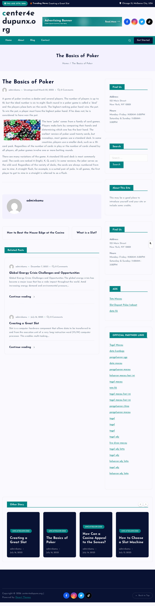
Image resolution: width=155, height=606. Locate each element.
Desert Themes (23, 597)
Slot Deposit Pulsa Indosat (123, 305)
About (21, 40)
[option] (23, 534)
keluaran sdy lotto (119, 473)
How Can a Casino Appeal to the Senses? (58, 538)
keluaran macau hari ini (122, 375)
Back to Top (144, 595)
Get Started (143, 40)
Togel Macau (116, 345)
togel (112, 418)
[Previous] (140, 504)
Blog (32, 40)
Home (8, 40)
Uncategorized (31, 90)
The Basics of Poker (82, 63)
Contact (45, 40)
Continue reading (20, 296)
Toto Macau (116, 299)
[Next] (145, 504)
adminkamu (14, 90)
